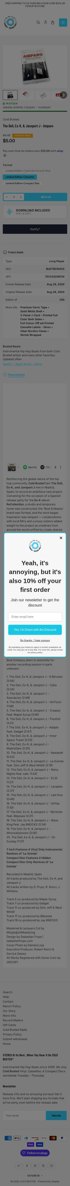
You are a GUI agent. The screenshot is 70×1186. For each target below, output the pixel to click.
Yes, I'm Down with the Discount (35, 629)
